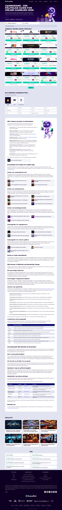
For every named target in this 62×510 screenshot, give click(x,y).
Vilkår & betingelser (16, 508)
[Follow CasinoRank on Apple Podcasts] (56, 492)
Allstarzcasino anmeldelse (14, 69)
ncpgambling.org (26, 391)
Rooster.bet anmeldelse (13, 41)
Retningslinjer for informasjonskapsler (32, 508)
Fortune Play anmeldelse (31, 41)
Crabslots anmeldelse (48, 69)
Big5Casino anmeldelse (13, 55)
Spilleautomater (14, 479)
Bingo (14, 474)
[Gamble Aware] (41, 501)
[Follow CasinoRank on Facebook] (45, 492)
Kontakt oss (45, 476)
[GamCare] (21, 501)
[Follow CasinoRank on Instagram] (47, 492)
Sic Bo (14, 477)
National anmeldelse (48, 41)
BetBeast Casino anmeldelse (31, 69)
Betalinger (46, 1)
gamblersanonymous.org (27, 388)
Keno (14, 476)
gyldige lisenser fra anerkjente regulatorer (47, 288)
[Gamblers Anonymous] (15, 501)
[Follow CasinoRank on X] (49, 492)
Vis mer (30, 87)
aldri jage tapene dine (18, 358)
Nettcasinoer (31, 1)
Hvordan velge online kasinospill (28, 476)
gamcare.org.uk (26, 396)
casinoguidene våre (10, 169)
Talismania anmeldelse (31, 55)
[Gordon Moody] (30, 501)
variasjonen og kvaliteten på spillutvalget (29, 137)
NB (6, 491)
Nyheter (55, 1)
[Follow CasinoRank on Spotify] (54, 492)
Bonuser (40, 1)
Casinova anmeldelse (48, 55)
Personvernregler (45, 479)
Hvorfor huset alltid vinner (28, 474)
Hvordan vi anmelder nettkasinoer (45, 477)
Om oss (45, 474)
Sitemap (47, 508)
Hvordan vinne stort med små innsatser (28, 477)
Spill (36, 1)
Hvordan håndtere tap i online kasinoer (28, 481)
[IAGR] (10, 501)
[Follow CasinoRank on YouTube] (52, 492)
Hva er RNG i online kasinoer (28, 479)
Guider (51, 1)
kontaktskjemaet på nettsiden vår (13, 408)
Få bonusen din (13, 40)
